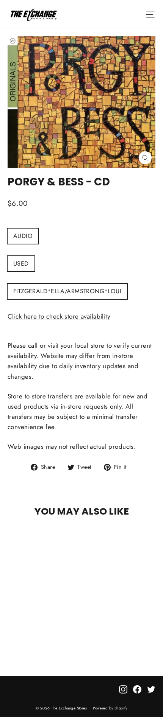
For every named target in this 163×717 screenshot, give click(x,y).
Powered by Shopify (110, 708)
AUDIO (23, 236)
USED (21, 263)
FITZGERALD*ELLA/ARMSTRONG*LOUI (67, 291)
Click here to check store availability (59, 316)
